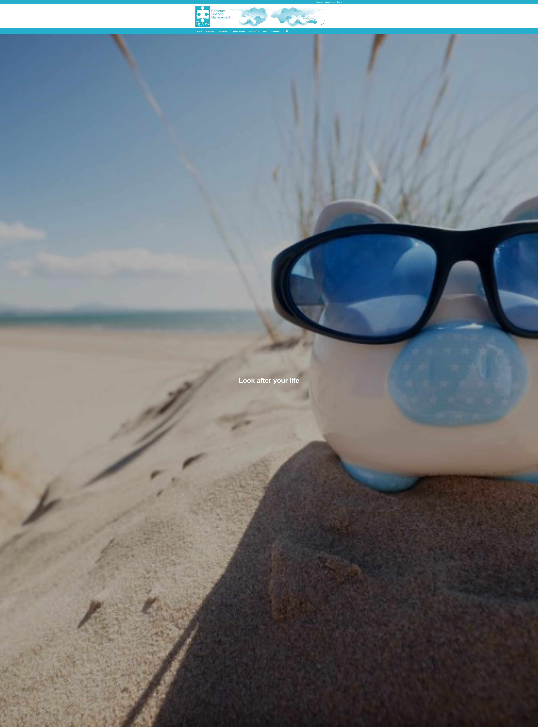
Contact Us (276, 31)
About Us (210, 31)
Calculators (254, 31)
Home (199, 31)
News (265, 31)
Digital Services (239, 31)
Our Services (223, 31)
